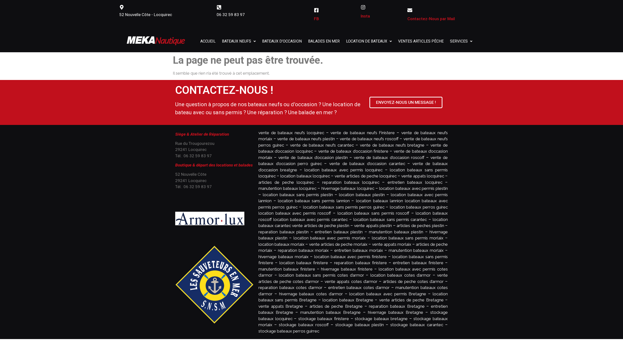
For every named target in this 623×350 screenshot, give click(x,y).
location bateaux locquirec (305, 176)
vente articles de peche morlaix (338, 244)
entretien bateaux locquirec (415, 182)
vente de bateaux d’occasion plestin (313, 157)
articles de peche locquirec (286, 182)
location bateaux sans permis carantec (390, 219)
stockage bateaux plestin (359, 324)
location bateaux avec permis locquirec (343, 169)
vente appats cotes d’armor (351, 281)
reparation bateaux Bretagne (396, 306)
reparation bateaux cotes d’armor (290, 287)
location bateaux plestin (362, 194)
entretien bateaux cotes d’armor (359, 287)
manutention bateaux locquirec (287, 188)
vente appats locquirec (422, 176)
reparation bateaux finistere (360, 262)
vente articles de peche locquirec (366, 176)
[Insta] (363, 7)
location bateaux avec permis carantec (310, 219)
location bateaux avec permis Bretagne (387, 293)
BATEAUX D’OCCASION (282, 41)
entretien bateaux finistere (418, 262)
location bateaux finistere (303, 262)
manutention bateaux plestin (396, 231)
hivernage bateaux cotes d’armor (311, 293)
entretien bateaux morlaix (358, 250)
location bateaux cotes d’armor (400, 275)
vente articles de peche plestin (320, 225)
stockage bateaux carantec (416, 324)
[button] (239, 41)
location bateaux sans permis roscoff (373, 213)
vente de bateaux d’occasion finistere (353, 151)
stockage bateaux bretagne (381, 318)
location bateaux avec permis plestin (413, 188)
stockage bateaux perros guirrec (288, 331)
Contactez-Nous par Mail (431, 18)
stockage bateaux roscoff (304, 324)
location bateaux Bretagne (347, 300)
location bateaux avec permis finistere (350, 256)
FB (316, 18)
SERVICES (459, 41)
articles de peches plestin (420, 225)
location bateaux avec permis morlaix (329, 238)
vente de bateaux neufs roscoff (369, 138)
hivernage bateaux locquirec (347, 188)
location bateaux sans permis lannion (313, 200)
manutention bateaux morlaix (416, 250)
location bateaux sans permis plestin (298, 194)
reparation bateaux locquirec (350, 182)
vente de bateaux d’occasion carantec (367, 163)
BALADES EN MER (324, 41)
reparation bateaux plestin (283, 231)
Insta (365, 16)
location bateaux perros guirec (419, 207)
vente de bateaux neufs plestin (306, 138)
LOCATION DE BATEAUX (366, 41)
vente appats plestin (373, 225)
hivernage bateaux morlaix (283, 256)
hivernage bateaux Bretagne (395, 312)
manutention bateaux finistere (286, 269)
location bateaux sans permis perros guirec (344, 207)
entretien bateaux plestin (339, 231)
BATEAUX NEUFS (236, 41)
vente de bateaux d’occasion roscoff (389, 157)
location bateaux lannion (379, 200)
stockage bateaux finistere (323, 318)
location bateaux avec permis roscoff (294, 213)
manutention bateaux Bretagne (330, 312)
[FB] (316, 10)
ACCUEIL (208, 41)
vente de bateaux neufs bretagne (392, 145)
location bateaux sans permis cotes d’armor (321, 275)
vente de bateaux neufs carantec (322, 145)
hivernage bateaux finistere (347, 269)
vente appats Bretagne (280, 306)
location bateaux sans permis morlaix (407, 238)
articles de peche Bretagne (336, 306)
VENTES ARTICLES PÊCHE (421, 41)
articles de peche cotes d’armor (413, 281)
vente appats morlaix (391, 244)
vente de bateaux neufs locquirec (291, 132)
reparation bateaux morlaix (303, 250)
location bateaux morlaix (281, 244)
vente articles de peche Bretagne (411, 300)
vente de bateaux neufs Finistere (362, 132)
